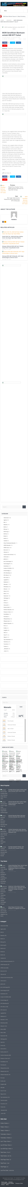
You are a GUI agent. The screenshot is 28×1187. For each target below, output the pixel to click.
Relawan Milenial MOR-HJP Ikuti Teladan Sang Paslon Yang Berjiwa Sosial (12, 246)
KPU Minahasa (7, 573)
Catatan (5, 540)
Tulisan (5, 646)
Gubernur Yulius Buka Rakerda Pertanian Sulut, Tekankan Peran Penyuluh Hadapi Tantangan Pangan (17, 888)
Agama (5, 520)
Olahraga (6, 598)
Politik (5, 628)
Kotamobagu (7, 570)
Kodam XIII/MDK (7, 568)
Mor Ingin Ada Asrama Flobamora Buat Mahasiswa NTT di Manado (12, 199)
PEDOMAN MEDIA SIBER (7, 1183)
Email (24, 39)
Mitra (5, 593)
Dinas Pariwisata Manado (9, 543)
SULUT (5, 635)
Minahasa (6, 586)
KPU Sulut (6, 577)
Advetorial (6, 517)
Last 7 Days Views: (6, 1141)
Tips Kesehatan (7, 639)
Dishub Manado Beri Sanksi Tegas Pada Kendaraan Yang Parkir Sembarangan (17, 803)
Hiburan (5, 552)
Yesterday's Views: (6, 1134)
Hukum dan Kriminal (8, 554)
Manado (6, 584)
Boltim (5, 538)
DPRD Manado (7, 545)
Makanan (6, 582)
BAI (4, 522)
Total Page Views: (5, 1159)
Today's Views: (4, 1127)
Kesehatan (6, 566)
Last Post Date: (5, 1170)
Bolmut (5, 534)
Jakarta (5, 559)
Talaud (5, 637)
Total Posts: (4, 1163)
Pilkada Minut (7, 619)
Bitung (5, 529)
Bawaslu (5, 524)
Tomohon (6, 644)
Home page (4, 1182)
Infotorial (6, 556)
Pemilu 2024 (6, 607)
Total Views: (4, 1152)
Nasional (6, 596)
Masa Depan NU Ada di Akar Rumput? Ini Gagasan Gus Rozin (16, 907)
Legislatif (6, 579)
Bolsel (5, 536)
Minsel (5, 589)
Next (16, 196)
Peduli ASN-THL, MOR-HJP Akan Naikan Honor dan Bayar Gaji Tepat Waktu (12, 237)
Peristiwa (6, 616)
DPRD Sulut (6, 547)
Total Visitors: (4, 1156)
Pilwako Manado (7, 623)
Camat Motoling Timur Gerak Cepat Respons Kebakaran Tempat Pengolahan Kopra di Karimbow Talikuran (17, 867)
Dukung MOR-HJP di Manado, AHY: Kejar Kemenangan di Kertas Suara (13, 256)
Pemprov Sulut (7, 612)
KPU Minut (6, 575)
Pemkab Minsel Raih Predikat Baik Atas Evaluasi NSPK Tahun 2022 (17, 790)
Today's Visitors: (5, 1130)
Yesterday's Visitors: (6, 1137)
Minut (5, 591)
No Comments (11, 39)
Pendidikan (6, 614)
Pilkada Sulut (7, 621)
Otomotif (6, 605)
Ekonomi (6, 550)
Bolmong (6, 531)
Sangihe (5, 630)
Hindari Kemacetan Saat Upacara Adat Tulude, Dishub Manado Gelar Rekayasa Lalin (17, 831)
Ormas (5, 602)
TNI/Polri (6, 641)
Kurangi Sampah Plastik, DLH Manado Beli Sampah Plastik (16, 847)
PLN (5, 625)
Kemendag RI (7, 563)
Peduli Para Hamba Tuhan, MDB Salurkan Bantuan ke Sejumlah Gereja (15, 188)
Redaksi (8, 37)
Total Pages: (4, 1166)
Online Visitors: (5, 1123)
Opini (5, 600)
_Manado (5, 39)
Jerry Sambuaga (7, 561)
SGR (5, 632)
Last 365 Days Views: (6, 1148)
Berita (5, 527)
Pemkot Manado (7, 609)
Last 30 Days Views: (6, 1145)
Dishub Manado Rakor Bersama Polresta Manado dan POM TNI (16, 816)
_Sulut (5, 651)
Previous (12, 185)
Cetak (20, 39)
